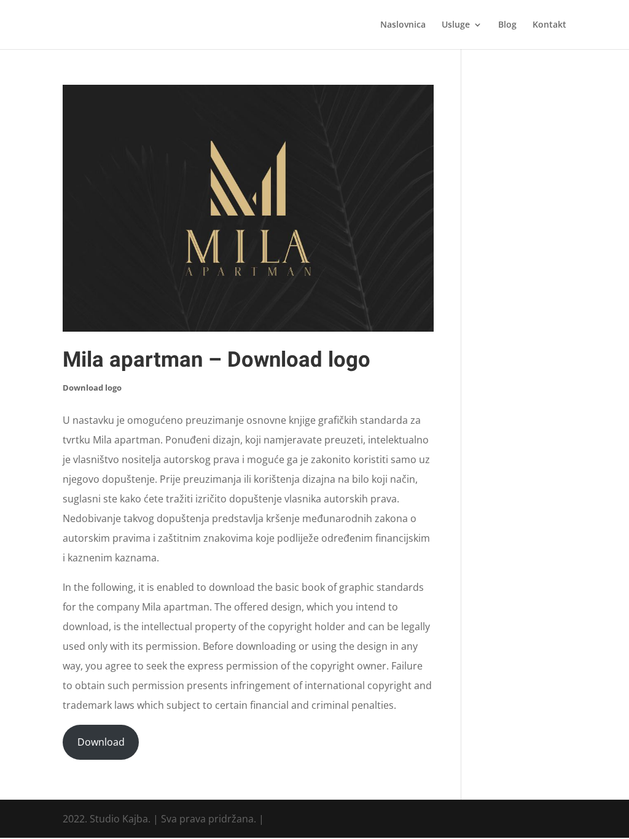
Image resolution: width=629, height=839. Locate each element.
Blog (507, 25)
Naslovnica (403, 25)
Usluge (456, 25)
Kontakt (549, 25)
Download (101, 742)
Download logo (92, 387)
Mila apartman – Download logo (216, 360)
